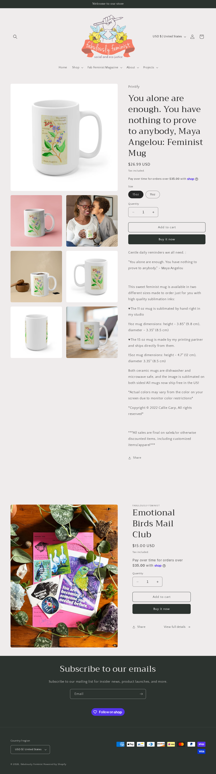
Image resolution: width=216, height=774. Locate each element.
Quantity (133, 203)
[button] (15, 36)
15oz (136, 194)
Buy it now (167, 239)
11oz (152, 194)
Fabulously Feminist (32, 764)
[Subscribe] (141, 694)
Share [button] (137, 457)
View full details (175, 627)
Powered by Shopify (54, 764)
